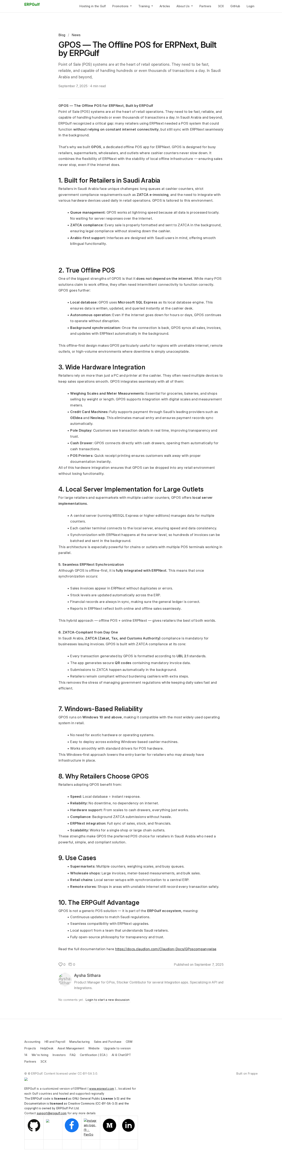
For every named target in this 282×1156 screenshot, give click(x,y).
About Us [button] (183, 6)
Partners (205, 6)
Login (250, 6)
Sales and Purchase (108, 1041)
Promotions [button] (120, 6)
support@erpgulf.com (52, 1113)
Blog (61, 35)
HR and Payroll (55, 1041)
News (76, 35)
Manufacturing (79, 1041)
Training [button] (144, 6)
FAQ (73, 1055)
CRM (129, 1041)
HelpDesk (46, 1048)
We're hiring (40, 1055)
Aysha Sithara (87, 975)
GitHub (235, 6)
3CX (221, 6)
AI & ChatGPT (121, 1055)
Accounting (32, 1041)
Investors (59, 1055)
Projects (30, 1048)
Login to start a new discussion (107, 999)
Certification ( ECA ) (94, 1055)
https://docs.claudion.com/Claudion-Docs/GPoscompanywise (166, 949)
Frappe (253, 1073)
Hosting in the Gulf (92, 6)
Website (94, 1048)
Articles (165, 6)
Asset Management (71, 1048)
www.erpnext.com (101, 1088)
